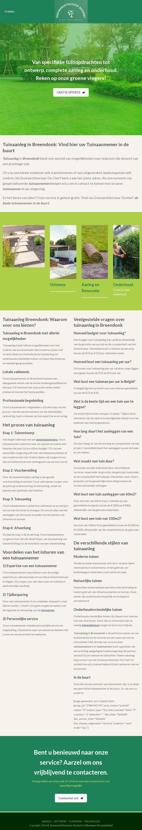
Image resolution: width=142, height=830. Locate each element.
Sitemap (90, 825)
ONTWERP (60, 821)
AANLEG (47, 821)
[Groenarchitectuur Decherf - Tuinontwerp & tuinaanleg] (71, 11)
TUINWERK (75, 821)
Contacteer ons (68, 798)
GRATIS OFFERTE (68, 92)
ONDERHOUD (92, 821)
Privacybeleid (105, 825)
